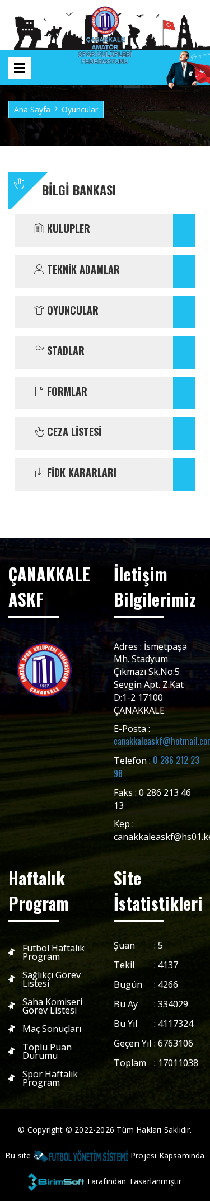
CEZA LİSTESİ (72, 432)
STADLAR (64, 351)
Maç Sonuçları (51, 1029)
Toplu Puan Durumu (47, 1051)
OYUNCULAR (71, 310)
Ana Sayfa (32, 109)
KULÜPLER (67, 229)
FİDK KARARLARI (80, 473)
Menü (19, 68)
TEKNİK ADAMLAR (82, 270)
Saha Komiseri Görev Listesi (52, 1006)
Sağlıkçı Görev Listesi (51, 979)
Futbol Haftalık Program (53, 952)
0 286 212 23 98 (156, 766)
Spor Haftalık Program (50, 1078)
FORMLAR (65, 392)
